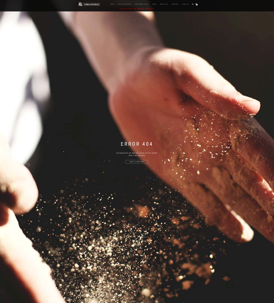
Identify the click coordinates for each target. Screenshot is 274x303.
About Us (164, 4)
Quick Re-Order (124, 4)
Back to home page (137, 162)
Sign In (185, 4)
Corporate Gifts (142, 4)
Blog (154, 4)
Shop (112, 4)
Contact (175, 4)
